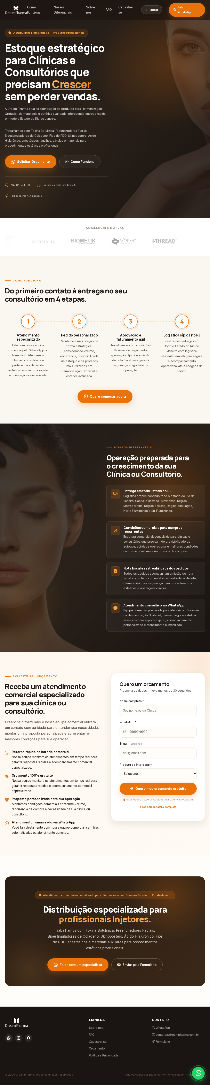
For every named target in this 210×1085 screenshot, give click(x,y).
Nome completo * (132, 701)
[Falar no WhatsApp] (198, 1072)
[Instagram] (19, 1038)
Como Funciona (34, 9)
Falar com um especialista (81, 965)
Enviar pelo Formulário (140, 965)
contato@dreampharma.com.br (177, 1034)
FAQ (109, 10)
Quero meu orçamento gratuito (160, 788)
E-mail (131, 743)
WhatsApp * (128, 722)
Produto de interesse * (136, 764)
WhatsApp (162, 1027)
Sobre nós (90, 9)
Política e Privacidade (104, 1055)
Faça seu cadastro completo (158, 806)
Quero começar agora (108, 396)
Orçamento (97, 1048)
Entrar (154, 9)
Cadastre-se (126, 9)
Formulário (162, 1041)
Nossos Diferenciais (63, 9)
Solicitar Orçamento (33, 162)
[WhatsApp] (9, 1038)
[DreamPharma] (16, 10)
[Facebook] (28, 1038)
